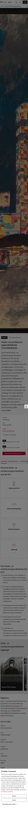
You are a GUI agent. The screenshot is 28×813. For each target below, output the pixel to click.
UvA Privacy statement (7, 791)
